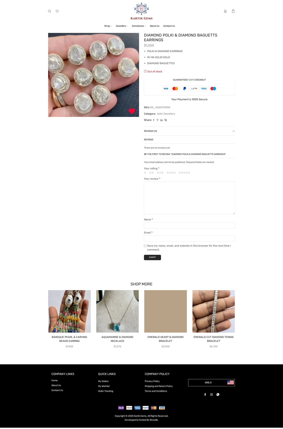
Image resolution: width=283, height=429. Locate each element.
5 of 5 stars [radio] (184, 172)
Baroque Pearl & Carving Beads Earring (69, 339)
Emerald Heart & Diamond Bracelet (166, 339)
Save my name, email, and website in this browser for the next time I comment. (189, 247)
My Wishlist (104, 386)
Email (148, 232)
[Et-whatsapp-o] (218, 394)
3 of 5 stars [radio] (160, 172)
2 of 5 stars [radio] (151, 172)
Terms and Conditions (156, 391)
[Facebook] (154, 120)
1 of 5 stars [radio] (145, 172)
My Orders (103, 381)
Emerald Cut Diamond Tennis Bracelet (214, 339)
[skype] (165, 120)
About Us (154, 26)
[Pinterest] (158, 120)
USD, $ (208, 382)
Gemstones (138, 26)
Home (54, 380)
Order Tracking (105, 391)
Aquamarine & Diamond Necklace (117, 339)
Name (148, 219)
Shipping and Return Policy (159, 386)
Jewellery (121, 26)
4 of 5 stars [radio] (171, 172)
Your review (152, 178)
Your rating (151, 168)
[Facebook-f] (205, 394)
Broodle (154, 420)
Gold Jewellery (166, 113)
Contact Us (169, 26)
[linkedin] (162, 120)
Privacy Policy (152, 381)
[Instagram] (211, 394)
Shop (107, 26)
